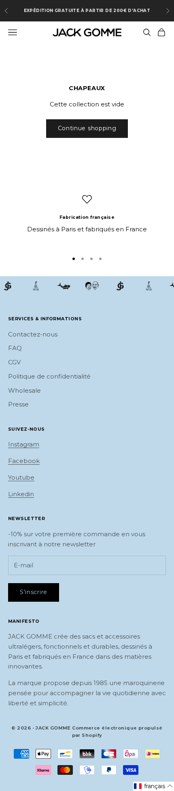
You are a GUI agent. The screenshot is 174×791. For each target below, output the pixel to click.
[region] (87, 220)
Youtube (21, 477)
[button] (153, 786)
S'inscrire (33, 592)
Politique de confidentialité (49, 376)
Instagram (23, 444)
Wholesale (24, 390)
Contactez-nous (32, 334)
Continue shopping (87, 128)
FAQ (15, 348)
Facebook (24, 461)
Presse (18, 404)
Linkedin (21, 494)
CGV (14, 362)
